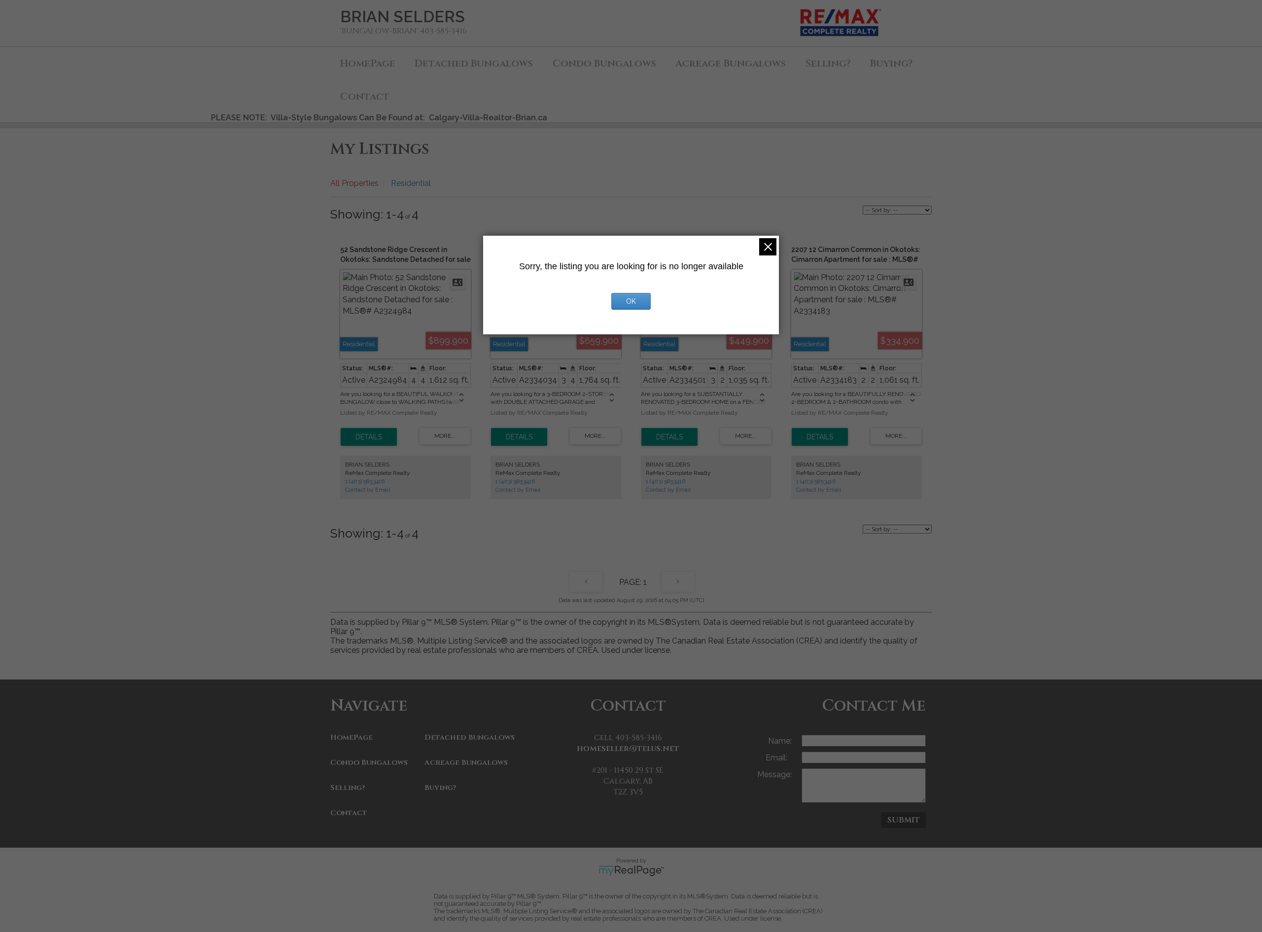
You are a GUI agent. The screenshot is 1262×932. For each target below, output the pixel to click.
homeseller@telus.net (628, 748)
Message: (774, 774)
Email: (777, 757)
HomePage (367, 63)
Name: (780, 741)
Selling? (827, 63)
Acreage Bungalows (730, 63)
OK (631, 301)
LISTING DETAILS (369, 437)
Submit (903, 820)
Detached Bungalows (474, 63)
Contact (364, 96)
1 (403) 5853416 (365, 481)
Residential (411, 183)
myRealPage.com (631, 871)
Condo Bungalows (604, 63)
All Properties (354, 183)
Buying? (891, 63)
